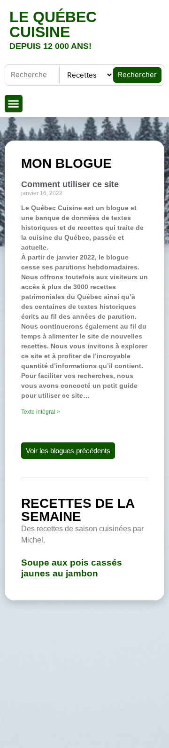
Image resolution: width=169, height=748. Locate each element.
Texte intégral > (40, 412)
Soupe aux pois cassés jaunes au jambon (71, 568)
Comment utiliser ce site (70, 184)
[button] (14, 104)
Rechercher (137, 74)
